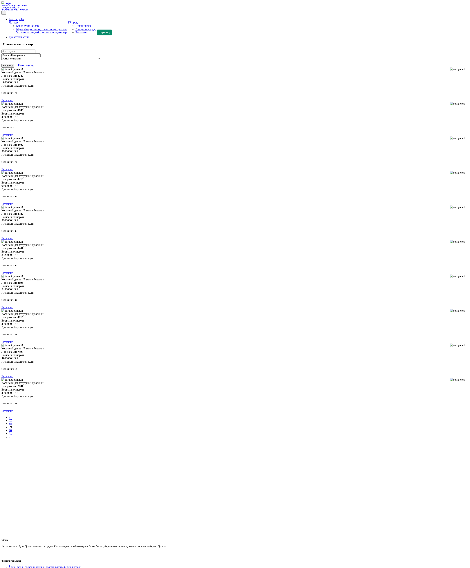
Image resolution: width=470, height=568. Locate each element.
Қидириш (8, 65)
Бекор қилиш (26, 65)
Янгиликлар (83, 25)
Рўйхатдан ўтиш (19, 37)
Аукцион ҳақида (85, 29)
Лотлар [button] (13, 22)
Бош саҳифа (16, 19)
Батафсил (7, 100)
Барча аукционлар (27, 25)
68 (10, 423)
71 (10, 433)
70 (10, 430)
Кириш (104, 32)
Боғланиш (81, 32)
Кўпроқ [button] (73, 22)
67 (10, 420)
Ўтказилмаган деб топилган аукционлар (41, 32)
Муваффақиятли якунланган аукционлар (41, 29)
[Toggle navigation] (3, 13)
